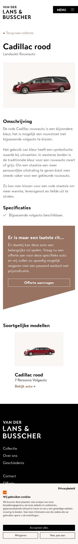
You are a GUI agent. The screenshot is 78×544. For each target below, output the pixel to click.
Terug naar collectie (19, 33)
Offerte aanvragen (39, 282)
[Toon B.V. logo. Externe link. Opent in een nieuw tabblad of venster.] (5, 492)
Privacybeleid (66, 488)
